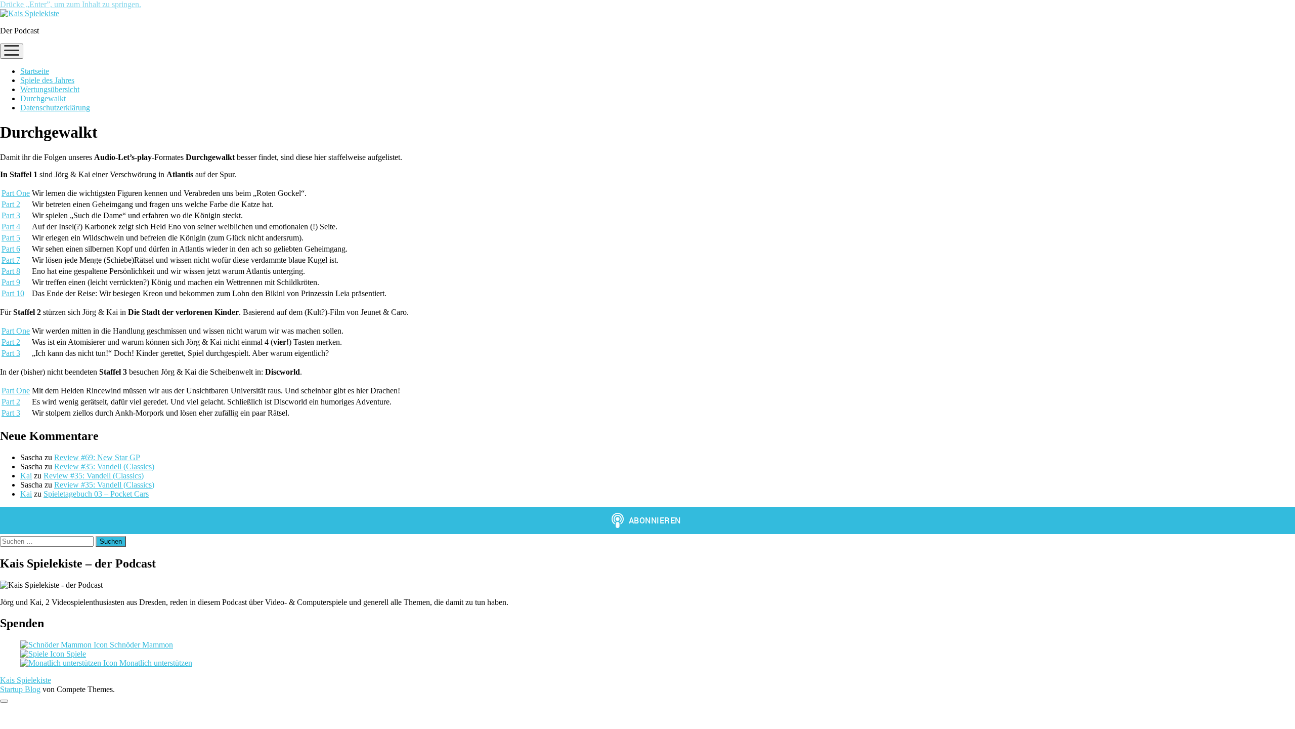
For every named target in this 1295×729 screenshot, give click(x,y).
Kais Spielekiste (25, 680)
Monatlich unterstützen (154, 663)
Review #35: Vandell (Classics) (104, 466)
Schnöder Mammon (140, 644)
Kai (26, 475)
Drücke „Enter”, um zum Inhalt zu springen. (70, 4)
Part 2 (11, 204)
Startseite (34, 71)
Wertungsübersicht (49, 89)
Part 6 (11, 249)
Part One (16, 193)
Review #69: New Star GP (97, 457)
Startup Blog (20, 689)
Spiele (75, 654)
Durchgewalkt (43, 98)
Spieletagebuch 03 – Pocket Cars (96, 494)
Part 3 (11, 215)
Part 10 (13, 293)
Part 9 (11, 282)
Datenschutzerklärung (55, 107)
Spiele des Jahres (47, 80)
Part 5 (11, 237)
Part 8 (11, 271)
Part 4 (11, 226)
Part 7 (11, 260)
